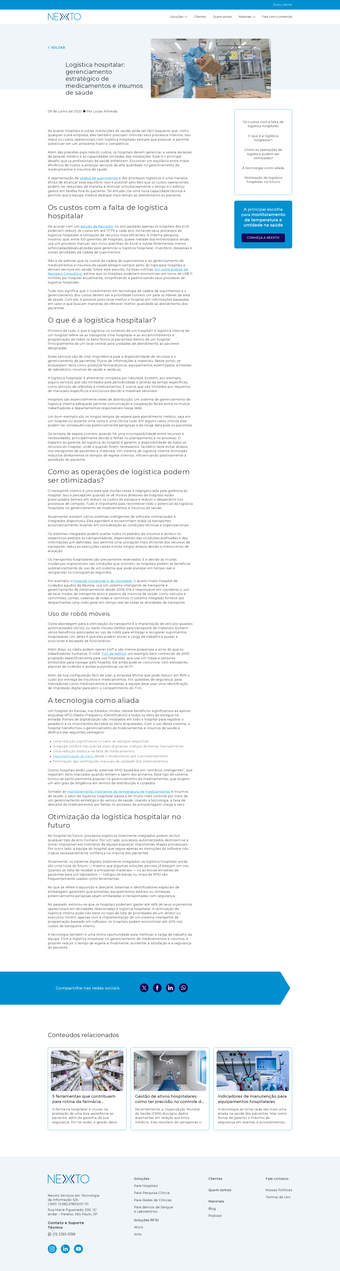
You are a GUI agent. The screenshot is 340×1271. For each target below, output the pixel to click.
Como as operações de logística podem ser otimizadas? (263, 154)
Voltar (58, 48)
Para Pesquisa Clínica (152, 1193)
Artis (138, 1234)
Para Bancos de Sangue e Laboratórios (153, 1209)
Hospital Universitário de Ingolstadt (102, 581)
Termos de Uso (278, 1197)
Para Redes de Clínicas (153, 1200)
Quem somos (222, 16)
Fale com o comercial (277, 16)
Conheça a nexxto (263, 237)
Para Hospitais (146, 1186)
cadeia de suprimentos (99, 178)
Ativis (138, 1227)
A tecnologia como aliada (263, 168)
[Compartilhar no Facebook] (157, 988)
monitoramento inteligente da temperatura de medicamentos (118, 792)
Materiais (245, 16)
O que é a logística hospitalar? (263, 138)
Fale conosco (277, 1179)
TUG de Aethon (114, 654)
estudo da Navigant (97, 226)
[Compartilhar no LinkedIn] (170, 988)
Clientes (200, 16)
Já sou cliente (282, 4)
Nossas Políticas (279, 1190)
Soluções (176, 16)
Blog (212, 1209)
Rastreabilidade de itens (73, 756)
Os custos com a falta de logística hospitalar (263, 124)
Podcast (215, 1216)
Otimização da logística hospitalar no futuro (263, 180)
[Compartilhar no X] (144, 988)
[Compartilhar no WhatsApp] (183, 988)
